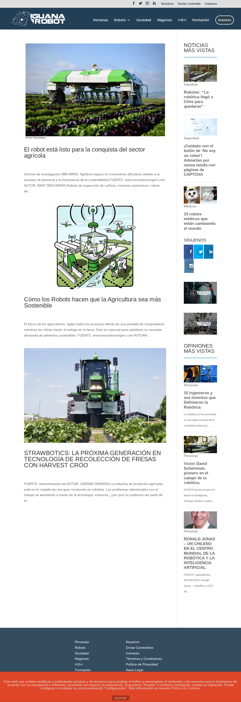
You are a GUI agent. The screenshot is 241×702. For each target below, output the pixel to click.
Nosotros (167, 3)
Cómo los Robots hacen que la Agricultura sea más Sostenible (92, 302)
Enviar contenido (189, 3)
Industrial (61, 163)
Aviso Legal (134, 670)
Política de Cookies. (186, 688)
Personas (100, 20)
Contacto (211, 3)
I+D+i (182, 20)
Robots (120, 20)
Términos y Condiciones (144, 659)
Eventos (224, 20)
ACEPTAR (120, 698)
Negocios (164, 20)
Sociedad (144, 20)
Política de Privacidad (142, 664)
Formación (200, 20)
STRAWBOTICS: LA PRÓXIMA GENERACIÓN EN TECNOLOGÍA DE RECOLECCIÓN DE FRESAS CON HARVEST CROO (92, 459)
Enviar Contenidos (139, 647)
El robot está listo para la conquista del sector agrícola (84, 152)
